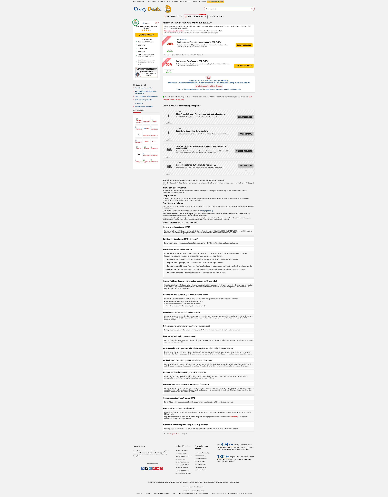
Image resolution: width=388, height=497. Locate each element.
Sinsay (195, 1)
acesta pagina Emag (206, 211)
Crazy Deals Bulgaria (218, 493)
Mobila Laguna (178, 1)
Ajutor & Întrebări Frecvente (161, 493)
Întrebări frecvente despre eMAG (144, 106)
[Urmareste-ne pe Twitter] (146, 468)
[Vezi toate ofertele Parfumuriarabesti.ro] (154, 154)
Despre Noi (139, 493)
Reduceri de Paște (180, 459)
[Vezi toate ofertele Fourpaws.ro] (154, 148)
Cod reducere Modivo (200, 464)
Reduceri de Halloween (182, 467)
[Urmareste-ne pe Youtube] (157, 468)
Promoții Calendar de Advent (183, 456)
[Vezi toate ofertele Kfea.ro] (138, 148)
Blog (174, 493)
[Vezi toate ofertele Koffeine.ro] (154, 161)
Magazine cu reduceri (197, 16)
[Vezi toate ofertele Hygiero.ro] (146, 161)
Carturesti (168, 1)
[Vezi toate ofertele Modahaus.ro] (146, 148)
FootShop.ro (202, 1)
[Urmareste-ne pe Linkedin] (161, 468)
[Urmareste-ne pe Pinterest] (154, 468)
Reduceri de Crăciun (181, 453)
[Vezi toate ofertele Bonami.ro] (138, 141)
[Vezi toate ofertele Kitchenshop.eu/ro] (154, 134)
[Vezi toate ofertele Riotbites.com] (138, 154)
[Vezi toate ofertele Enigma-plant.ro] (138, 120)
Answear (160, 1)
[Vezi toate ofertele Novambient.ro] (154, 141)
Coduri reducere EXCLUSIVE (215, 1)
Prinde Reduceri (245, 117)
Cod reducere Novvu (200, 467)
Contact (148, 493)
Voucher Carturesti (200, 461)
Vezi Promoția (246, 166)
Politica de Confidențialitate (187, 493)
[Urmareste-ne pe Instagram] (150, 468)
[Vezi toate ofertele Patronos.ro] (146, 154)
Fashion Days (152, 1)
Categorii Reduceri (174, 16)
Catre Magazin (147, 35)
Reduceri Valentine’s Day (182, 462)
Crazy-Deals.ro (174, 434)
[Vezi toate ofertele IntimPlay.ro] (154, 120)
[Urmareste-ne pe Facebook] (142, 468)
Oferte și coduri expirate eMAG (143, 100)
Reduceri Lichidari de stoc (182, 470)
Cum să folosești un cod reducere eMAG (146, 96)
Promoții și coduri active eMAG (143, 88)
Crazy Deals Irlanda (246, 493)
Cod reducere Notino (200, 470)
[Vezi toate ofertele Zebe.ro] (146, 141)
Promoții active (215, 16)
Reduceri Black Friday (181, 450)
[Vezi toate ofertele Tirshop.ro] (146, 128)
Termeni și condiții (203, 493)
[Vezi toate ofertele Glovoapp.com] (138, 161)
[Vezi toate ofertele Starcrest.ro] (154, 128)
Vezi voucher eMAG (244, 66)
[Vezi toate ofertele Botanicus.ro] (138, 128)
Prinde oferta (246, 134)
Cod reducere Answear (201, 458)
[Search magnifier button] (252, 8)
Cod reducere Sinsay (200, 456)
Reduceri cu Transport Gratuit (183, 473)
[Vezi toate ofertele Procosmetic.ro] (146, 120)
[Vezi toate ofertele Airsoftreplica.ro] (146, 134)
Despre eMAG (139, 103)
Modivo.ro (187, 1)
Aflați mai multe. (234, 482)
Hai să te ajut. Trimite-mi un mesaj (149, 74)
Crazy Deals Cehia (232, 493)
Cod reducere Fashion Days (202, 453)
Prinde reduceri (244, 45)
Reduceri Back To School (182, 465)
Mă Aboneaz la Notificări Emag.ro (209, 86)
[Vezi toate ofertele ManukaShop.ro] (138, 134)
